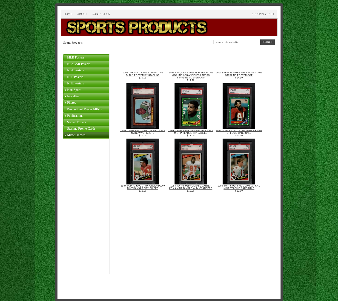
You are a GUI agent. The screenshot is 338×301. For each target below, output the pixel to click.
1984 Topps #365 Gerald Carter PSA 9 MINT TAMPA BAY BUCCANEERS (190, 187)
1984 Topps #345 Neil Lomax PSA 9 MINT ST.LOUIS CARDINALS (239, 187)
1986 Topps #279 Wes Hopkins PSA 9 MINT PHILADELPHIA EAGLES (190, 131)
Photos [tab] (71, 102)
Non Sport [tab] (74, 90)
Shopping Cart (263, 14)
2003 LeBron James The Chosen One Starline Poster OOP (239, 73)
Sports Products (73, 42)
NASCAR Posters (78, 64)
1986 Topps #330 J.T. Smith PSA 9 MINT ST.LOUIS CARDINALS (239, 131)
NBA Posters (75, 70)
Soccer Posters (76, 122)
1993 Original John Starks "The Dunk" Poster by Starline (143, 73)
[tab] (86, 57)
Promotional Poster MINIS (84, 109)
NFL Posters (75, 77)
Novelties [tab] (73, 96)
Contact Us (101, 14)
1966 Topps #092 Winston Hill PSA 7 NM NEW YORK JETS (142, 131)
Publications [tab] (75, 115)
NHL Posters (75, 83)
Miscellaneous (76, 135)
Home (68, 14)
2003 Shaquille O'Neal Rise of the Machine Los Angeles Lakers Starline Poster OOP (191, 75)
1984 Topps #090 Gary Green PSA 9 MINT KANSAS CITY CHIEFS (143, 187)
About (82, 14)
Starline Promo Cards (81, 128)
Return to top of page (78, 284)
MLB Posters (75, 57)
